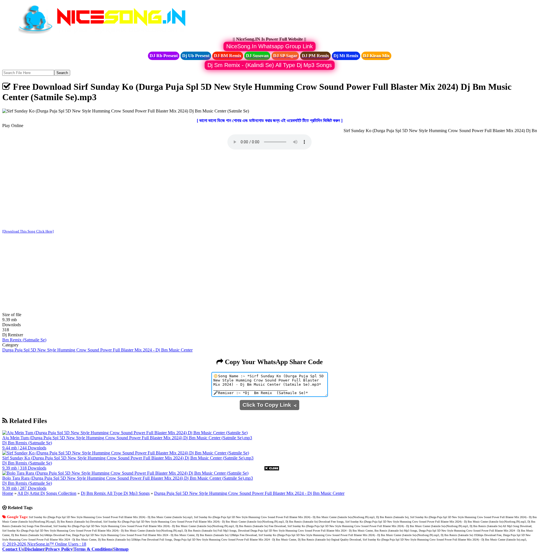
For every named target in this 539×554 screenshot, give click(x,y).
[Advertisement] (269, 190)
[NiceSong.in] (106, 34)
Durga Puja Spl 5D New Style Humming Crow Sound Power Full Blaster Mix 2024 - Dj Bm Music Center (97, 350)
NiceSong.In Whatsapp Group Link (269, 46)
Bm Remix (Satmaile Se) (24, 339)
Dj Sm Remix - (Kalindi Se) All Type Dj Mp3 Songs (269, 65)
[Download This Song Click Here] (28, 231)
